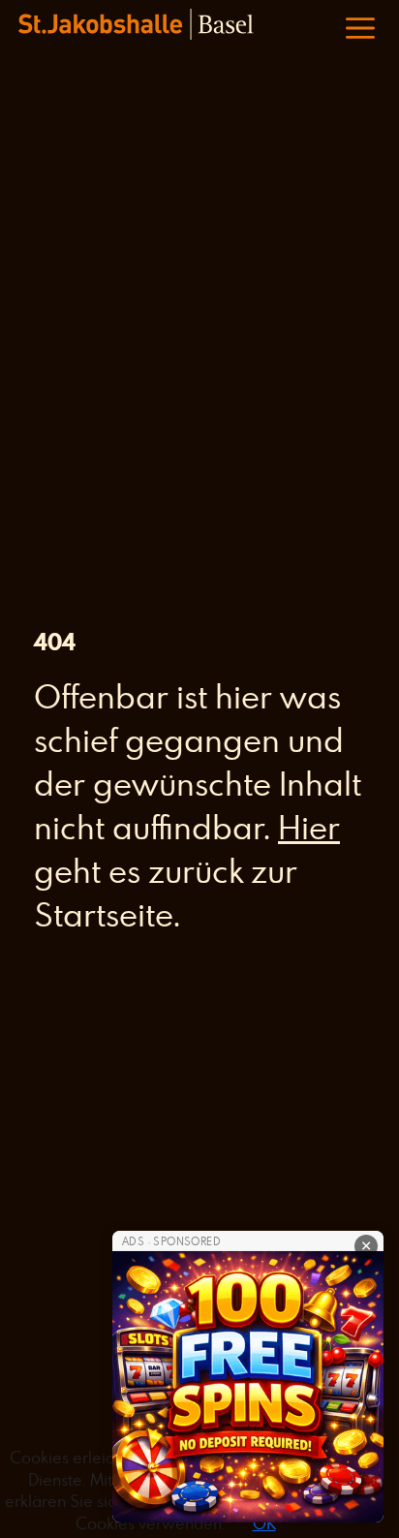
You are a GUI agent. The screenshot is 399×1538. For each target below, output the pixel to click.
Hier (309, 826)
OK (264, 1523)
